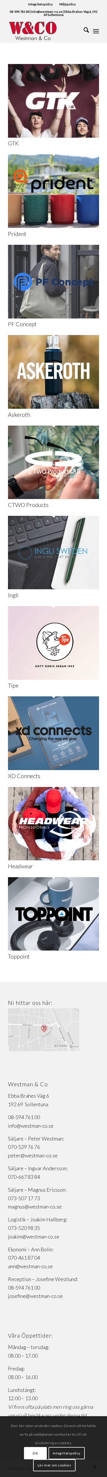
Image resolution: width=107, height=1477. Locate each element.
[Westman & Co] (44, 30)
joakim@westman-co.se (33, 1236)
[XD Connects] (53, 768)
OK (35, 1453)
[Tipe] (53, 678)
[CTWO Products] (53, 497)
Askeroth (19, 414)
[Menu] (96, 31)
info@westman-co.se (31, 1126)
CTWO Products (28, 504)
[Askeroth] (53, 407)
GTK (13, 143)
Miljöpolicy (67, 4)
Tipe (13, 685)
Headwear (20, 866)
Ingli (13, 595)
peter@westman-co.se (33, 1155)
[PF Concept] (53, 316)
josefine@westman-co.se (35, 1296)
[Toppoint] (53, 948)
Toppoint (19, 956)
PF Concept (22, 323)
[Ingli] (53, 587)
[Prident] (53, 226)
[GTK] (53, 136)
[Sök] (83, 30)
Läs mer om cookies (54, 1465)
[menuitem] (40, 4)
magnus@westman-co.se (35, 1206)
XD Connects (24, 775)
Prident (17, 233)
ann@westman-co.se (30, 1266)
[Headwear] (53, 858)
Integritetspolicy (40, 4)
